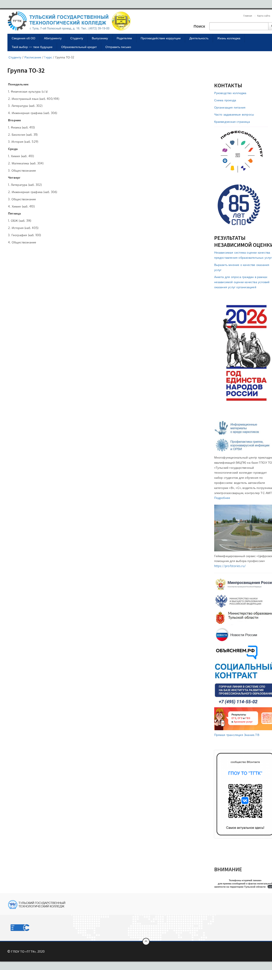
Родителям (124, 38)
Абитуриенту (53, 38)
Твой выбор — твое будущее (32, 47)
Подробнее (222, 498)
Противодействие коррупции (161, 38)
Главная (247, 15)
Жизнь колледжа (228, 38)
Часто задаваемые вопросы (234, 114)
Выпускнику (100, 38)
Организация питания (230, 107)
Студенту (76, 38)
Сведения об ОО (23, 38)
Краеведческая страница (232, 121)
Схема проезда (225, 100)
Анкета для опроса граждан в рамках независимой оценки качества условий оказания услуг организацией (242, 282)
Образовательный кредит (79, 47)
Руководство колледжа (230, 93)
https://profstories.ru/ (230, 566)
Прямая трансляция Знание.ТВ (236, 735)
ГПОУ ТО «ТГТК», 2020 (28, 951)
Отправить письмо (118, 47)
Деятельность (198, 38)
